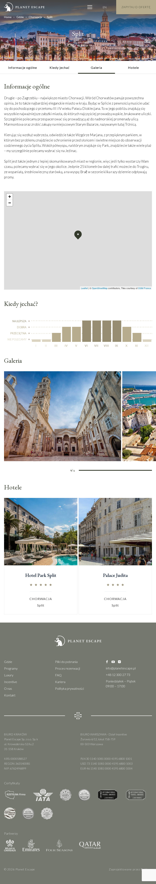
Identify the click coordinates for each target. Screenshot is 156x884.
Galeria (96, 67)
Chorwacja (35, 17)
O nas (8, 688)
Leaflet (84, 288)
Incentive (10, 682)
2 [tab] (106, 471)
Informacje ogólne (22, 67)
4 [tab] (143, 471)
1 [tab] (88, 471)
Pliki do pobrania (66, 662)
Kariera (60, 682)
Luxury (8, 675)
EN (104, 7)
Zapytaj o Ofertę (136, 7)
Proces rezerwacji (67, 668)
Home (8, 17)
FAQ (58, 675)
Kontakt (9, 695)
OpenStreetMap (99, 288)
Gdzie (20, 17)
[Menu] (90, 7)
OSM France (144, 288)
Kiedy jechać (59, 67)
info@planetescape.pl (121, 668)
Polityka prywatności (69, 688)
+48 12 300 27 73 (118, 675)
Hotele (133, 67)
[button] (78, 235)
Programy (11, 668)
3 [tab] (124, 471)
